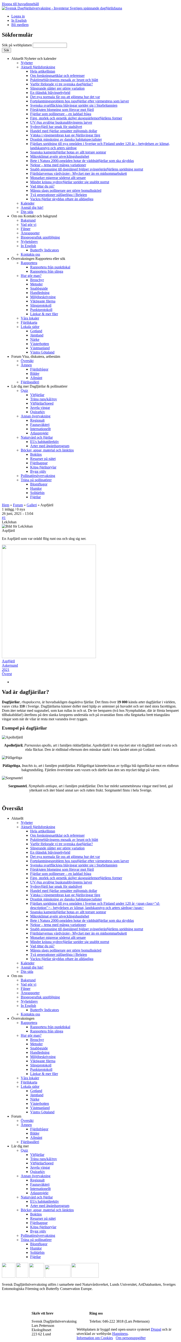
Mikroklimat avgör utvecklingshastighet (59, 156)
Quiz (24, 391)
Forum (35, 356)
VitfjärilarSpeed (41, 403)
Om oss (34, 216)
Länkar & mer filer (44, 314)
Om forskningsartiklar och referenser (57, 76)
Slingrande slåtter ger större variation (57, 88)
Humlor (36, 488)
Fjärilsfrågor (39, 369)
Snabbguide (39, 288)
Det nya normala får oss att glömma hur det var (65, 97)
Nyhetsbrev (29, 242)
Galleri (32, 505)
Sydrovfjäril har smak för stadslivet (56, 127)
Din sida (27, 212)
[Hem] (62, 8)
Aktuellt (33, 59)
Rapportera (29, 263)
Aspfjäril (8, 661)
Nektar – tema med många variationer (58, 165)
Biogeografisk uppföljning (40, 237)
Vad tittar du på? (42, 186)
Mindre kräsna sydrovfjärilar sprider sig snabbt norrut (69, 182)
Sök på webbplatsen (17, 45)
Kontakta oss (30, 254)
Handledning (39, 293)
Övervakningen (38, 259)
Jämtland (36, 335)
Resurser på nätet (43, 459)
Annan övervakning (35, 416)
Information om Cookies (95, 1338)
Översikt (27, 361)
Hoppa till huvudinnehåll (20, 4)
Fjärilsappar (39, 463)
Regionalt (37, 420)
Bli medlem (20, 25)
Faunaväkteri (39, 425)
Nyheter (27, 63)
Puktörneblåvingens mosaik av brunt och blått (64, 80)
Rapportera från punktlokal (50, 267)
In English (19, 20)
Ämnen (26, 365)
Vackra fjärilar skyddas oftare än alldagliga (61, 199)
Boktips (36, 454)
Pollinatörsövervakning (38, 476)
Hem (5, 505)
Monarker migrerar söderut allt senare (58, 178)
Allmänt (36, 378)
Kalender (27, 203)
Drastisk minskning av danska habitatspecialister (66, 139)
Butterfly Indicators (44, 250)
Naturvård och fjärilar (37, 437)
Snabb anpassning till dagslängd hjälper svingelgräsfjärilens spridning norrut (86, 169)
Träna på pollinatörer (36, 480)
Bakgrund (28, 220)
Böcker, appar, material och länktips (47, 450)
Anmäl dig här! (32, 207)
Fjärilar (35, 497)
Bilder (34, 374)
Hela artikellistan (42, 71)
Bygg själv (38, 471)
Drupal (156, 1329)
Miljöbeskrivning (43, 297)
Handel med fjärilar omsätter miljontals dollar (63, 131)
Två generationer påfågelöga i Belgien (58, 195)
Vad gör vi (28, 225)
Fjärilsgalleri (30, 382)
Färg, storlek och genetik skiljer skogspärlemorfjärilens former (76, 118)
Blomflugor (38, 484)
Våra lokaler (30, 318)
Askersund (10, 665)
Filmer (25, 229)
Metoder (36, 284)
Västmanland (40, 348)
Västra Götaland (42, 352)
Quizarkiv (37, 412)
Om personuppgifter (131, 1338)
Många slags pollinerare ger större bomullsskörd (65, 190)
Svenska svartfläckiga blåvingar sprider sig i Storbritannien (73, 105)
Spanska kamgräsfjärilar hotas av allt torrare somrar (68, 152)
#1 (4, 518)
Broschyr (37, 280)
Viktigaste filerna (42, 301)
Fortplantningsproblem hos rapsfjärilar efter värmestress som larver (79, 101)
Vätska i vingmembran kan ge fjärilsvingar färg (65, 135)
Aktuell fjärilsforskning (38, 67)
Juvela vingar (40, 408)
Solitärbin (37, 493)
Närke (34, 339)
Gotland (36, 331)
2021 (5, 670)
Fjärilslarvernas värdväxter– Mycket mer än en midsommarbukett (78, 173)
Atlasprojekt (39, 433)
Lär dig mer (39, 386)
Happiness (120, 1334)
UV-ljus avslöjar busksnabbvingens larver (61, 122)
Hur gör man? (31, 276)
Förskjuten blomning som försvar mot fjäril (62, 110)
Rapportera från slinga (46, 271)
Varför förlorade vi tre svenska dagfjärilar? (61, 84)
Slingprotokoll (40, 305)
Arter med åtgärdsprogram (49, 446)
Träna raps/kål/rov (43, 399)
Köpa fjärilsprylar (43, 467)
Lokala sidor (30, 327)
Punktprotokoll (41, 310)
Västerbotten (39, 344)
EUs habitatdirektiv (44, 442)
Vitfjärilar (37, 395)
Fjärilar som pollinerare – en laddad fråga (60, 114)
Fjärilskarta (29, 322)
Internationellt (40, 429)
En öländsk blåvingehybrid (50, 93)
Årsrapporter (30, 233)
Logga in (18, 16)
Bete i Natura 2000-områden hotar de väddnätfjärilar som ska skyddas (82, 161)
